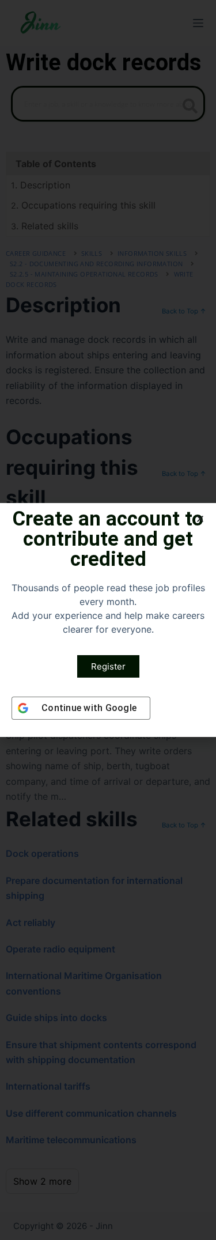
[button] (200, 519)
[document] (108, 620)
